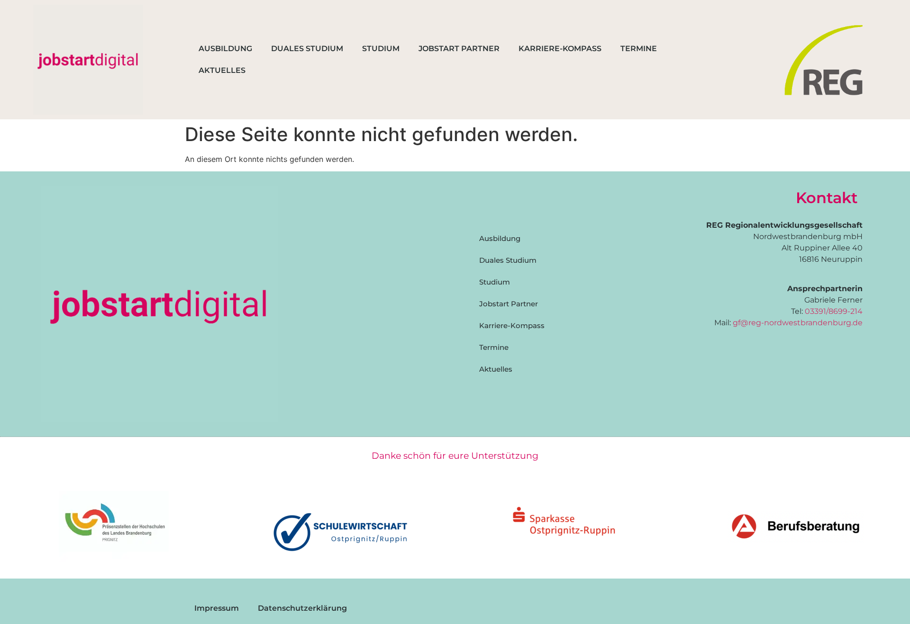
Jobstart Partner (459, 48)
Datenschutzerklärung (302, 608)
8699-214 (845, 311)
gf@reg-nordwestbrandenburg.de (798, 322)
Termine (638, 48)
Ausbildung (225, 48)
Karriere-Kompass (560, 48)
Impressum (216, 608)
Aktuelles (222, 70)
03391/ (816, 311)
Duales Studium (307, 48)
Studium (381, 48)
